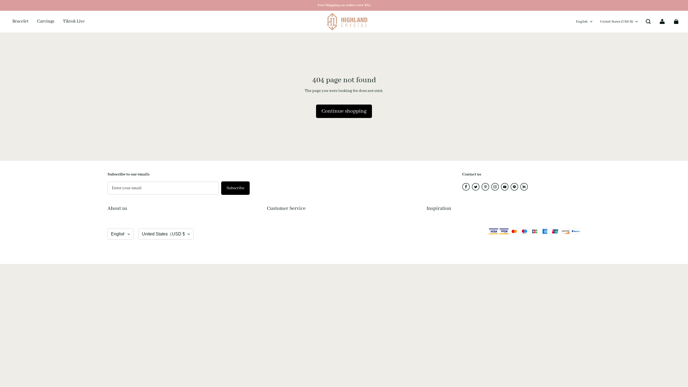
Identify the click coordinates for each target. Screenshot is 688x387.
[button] (648, 21)
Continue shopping (344, 111)
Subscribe (235, 188)
